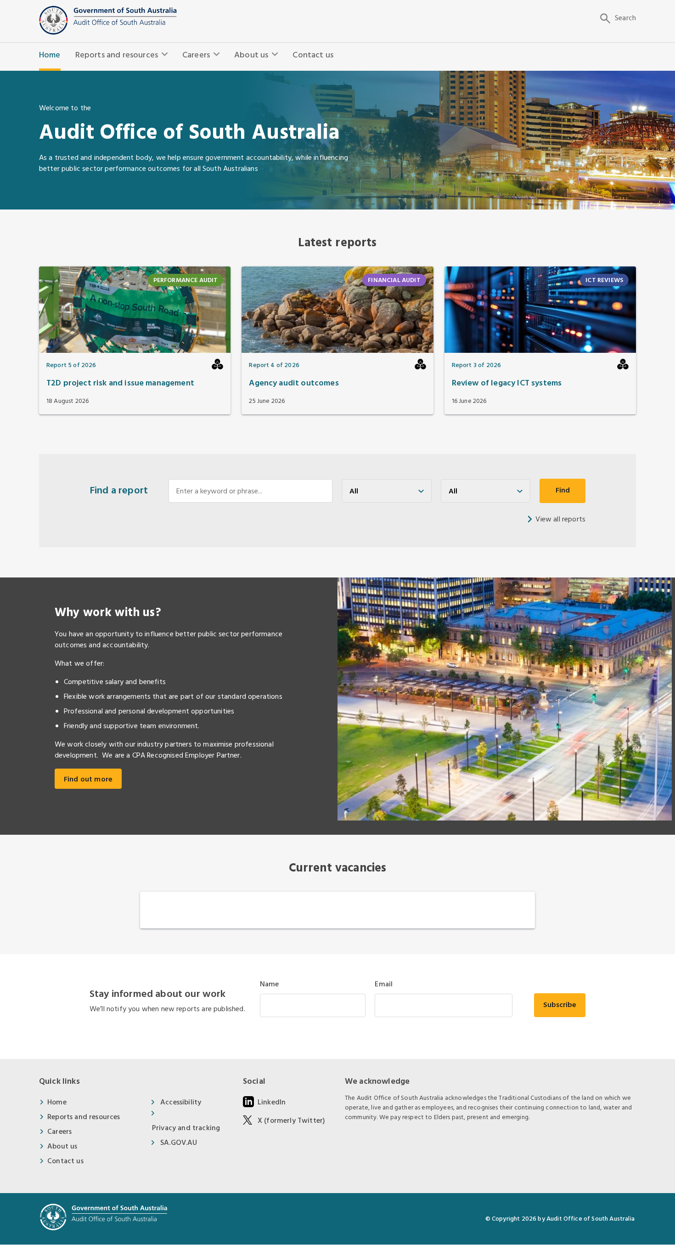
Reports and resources (83, 1117)
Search (625, 18)
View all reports (560, 520)
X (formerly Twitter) (291, 1121)
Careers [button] (196, 55)
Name (269, 984)
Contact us (312, 55)
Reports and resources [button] (116, 55)
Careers (59, 1131)
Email (384, 984)
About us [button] (251, 55)
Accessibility (180, 1102)
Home (50, 55)
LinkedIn (272, 1103)
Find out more (88, 780)
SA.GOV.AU (178, 1143)
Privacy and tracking (186, 1128)
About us (62, 1146)
